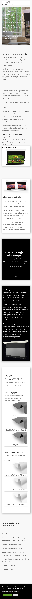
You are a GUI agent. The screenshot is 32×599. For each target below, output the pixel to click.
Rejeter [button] (15, 595)
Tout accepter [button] (7, 595)
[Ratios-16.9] (16, 165)
